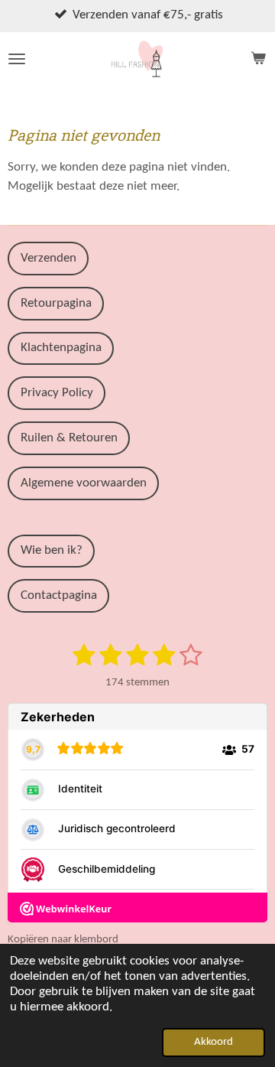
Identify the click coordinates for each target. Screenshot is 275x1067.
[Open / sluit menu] (17, 59)
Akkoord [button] (213, 1042)
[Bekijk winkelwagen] (258, 59)
